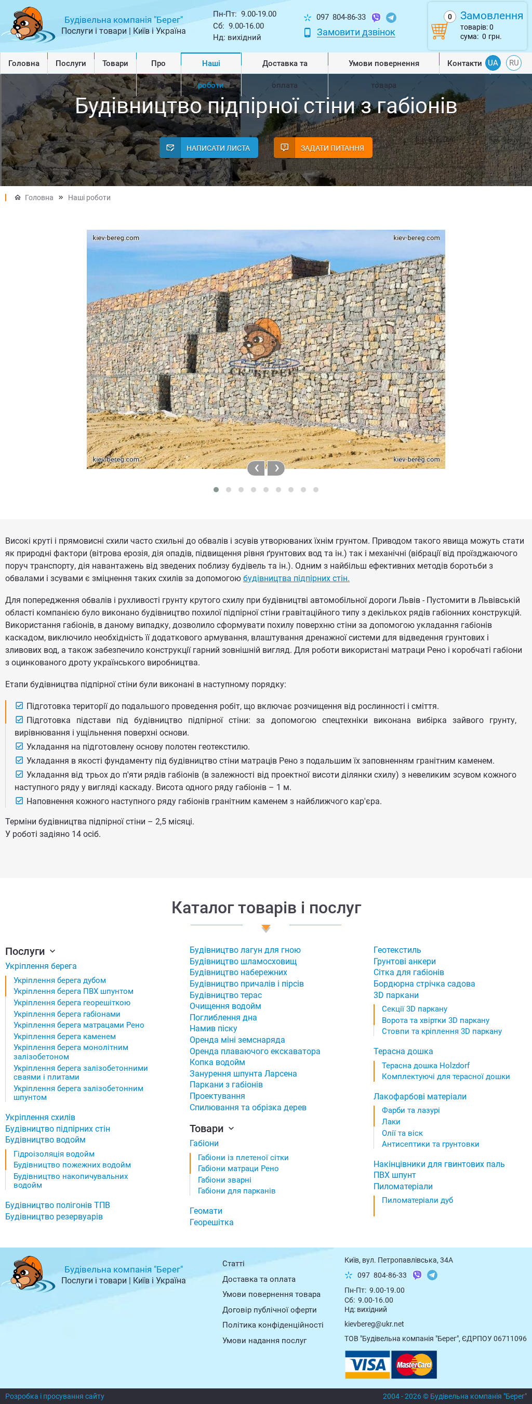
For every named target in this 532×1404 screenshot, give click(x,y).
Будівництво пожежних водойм (72, 1165)
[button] (216, 489)
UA (493, 63)
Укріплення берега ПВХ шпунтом (74, 991)
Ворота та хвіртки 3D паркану (435, 1020)
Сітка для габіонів (409, 972)
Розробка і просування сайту (54, 1396)
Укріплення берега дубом (60, 980)
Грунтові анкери (405, 961)
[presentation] (256, 468)
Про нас (158, 74)
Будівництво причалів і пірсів (247, 984)
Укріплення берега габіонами (67, 1014)
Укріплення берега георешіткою (72, 1002)
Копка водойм (217, 1062)
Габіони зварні (224, 1180)
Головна (23, 63)
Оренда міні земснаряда (237, 1040)
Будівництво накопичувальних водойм (71, 1181)
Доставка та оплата (285, 74)
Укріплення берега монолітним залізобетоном (71, 1052)
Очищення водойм (225, 1006)
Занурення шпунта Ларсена (243, 1074)
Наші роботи (211, 74)
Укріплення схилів (40, 1117)
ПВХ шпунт (395, 1175)
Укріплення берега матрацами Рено (79, 1025)
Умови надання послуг (264, 1340)
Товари (115, 63)
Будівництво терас (226, 995)
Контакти (464, 63)
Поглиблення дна (223, 1017)
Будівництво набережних (238, 972)
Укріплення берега (41, 966)
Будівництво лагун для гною (245, 950)
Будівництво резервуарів (54, 1217)
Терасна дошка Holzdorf (426, 1065)
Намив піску (213, 1028)
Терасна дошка (403, 1051)
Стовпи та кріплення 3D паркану (442, 1031)
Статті (233, 1263)
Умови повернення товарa (384, 74)
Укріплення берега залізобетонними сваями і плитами (81, 1073)
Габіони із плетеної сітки (243, 1157)
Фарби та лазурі (411, 1110)
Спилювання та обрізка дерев (248, 1107)
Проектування (217, 1096)
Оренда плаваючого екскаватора (255, 1051)
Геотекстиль (397, 950)
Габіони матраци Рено (238, 1168)
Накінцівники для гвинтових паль (439, 1164)
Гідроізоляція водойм (54, 1154)
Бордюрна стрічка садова (424, 984)
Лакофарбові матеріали (420, 1096)
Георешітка (212, 1222)
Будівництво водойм (45, 1140)
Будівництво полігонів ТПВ (57, 1205)
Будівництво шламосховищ (243, 961)
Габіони (204, 1143)
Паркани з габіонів (226, 1085)
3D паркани (396, 995)
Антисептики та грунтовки (431, 1144)
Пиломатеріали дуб (417, 1200)
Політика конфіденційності (273, 1325)
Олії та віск (402, 1133)
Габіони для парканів (237, 1191)
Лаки (391, 1121)
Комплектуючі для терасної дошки (446, 1076)
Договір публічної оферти (269, 1310)
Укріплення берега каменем (65, 1036)
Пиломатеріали (403, 1186)
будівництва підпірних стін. (296, 578)
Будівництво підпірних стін (57, 1129)
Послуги (71, 63)
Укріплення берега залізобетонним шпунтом (78, 1093)
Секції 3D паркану (414, 1009)
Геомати (206, 1211)
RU (514, 63)
